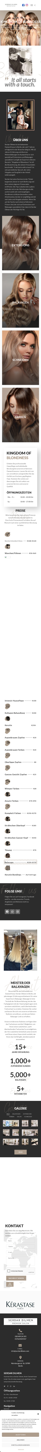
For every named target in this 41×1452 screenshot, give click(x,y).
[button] (38, 1414)
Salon (19, 1116)
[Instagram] (17, 911)
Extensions (27, 1114)
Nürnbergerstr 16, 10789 (20, 1363)
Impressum (21, 1449)
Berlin (20, 1366)
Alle (8, 1114)
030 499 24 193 (20, 1336)
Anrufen (22, 37)
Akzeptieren (20, 1435)
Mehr (21, 1152)
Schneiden (28, 1116)
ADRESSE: (20, 1361)
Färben (11, 1116)
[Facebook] (7, 911)
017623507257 (20, 1339)
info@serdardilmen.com (20, 1351)
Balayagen (16, 1114)
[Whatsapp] (12, 911)
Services (6, 1409)
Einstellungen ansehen (20, 1445)
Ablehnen (20, 1440)
